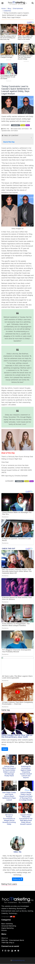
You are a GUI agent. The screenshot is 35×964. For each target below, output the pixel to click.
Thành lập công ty (7, 942)
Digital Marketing (7, 928)
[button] (31, 138)
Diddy (27, 125)
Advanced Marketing (8, 926)
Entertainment (18, 8)
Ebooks (4, 930)
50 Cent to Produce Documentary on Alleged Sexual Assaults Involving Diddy (9, 819)
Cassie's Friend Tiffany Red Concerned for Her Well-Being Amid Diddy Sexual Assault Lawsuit (25, 819)
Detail (5, 749)
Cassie (23, 125)
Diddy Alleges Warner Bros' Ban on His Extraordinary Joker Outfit (16, 736)
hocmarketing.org (18, 960)
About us (4, 938)
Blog (9, 8)
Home (3, 8)
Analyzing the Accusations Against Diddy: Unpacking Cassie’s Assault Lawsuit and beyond (26, 771)
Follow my (17, 879)
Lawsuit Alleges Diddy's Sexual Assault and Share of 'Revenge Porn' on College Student (26, 796)
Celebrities (7, 11)
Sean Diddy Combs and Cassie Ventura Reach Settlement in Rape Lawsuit (9, 796)
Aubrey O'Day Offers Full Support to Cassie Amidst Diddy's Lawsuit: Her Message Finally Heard (9, 771)
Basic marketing (7, 924)
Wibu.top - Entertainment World (12, 940)
